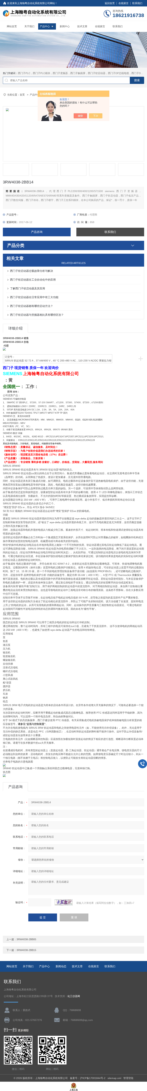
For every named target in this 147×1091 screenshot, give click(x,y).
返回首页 (110, 3)
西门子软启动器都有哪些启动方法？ (31, 305)
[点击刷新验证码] (64, 902)
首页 (22, 94)
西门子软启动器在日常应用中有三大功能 (34, 297)
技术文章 (82, 26)
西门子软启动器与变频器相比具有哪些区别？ (37, 314)
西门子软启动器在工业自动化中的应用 (33, 279)
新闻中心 (65, 26)
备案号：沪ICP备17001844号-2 (87, 1078)
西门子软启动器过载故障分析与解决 (31, 270)
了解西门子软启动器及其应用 (27, 288)
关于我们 (29, 26)
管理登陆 (128, 1078)
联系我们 (137, 3)
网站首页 (12, 26)
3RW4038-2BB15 (26, 950)
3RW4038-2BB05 (26, 939)
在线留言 (123, 3)
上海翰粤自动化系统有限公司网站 (36, 3)
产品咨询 (36, 231)
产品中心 (45, 26)
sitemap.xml (114, 1078)
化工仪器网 (73, 996)
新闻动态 (61, 966)
